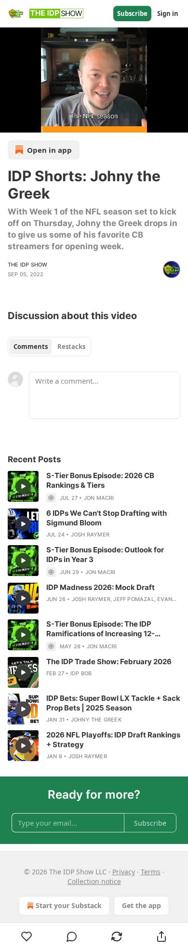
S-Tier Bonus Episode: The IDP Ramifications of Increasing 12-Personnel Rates (100, 629)
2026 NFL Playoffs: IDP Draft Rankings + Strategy (113, 739)
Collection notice (94, 881)
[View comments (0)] (71, 936)
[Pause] (10, 122)
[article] (94, 487)
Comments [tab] (30, 346)
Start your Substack (69, 905)
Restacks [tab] (71, 346)
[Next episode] (31, 122)
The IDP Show (27, 264)
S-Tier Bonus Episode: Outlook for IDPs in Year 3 (105, 554)
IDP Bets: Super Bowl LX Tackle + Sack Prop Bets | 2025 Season (113, 703)
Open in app (49, 150)
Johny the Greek (96, 719)
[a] (23, 486)
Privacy (123, 871)
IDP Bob (81, 673)
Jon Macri (99, 498)
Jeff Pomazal (133, 599)
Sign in (167, 13)
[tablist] (49, 346)
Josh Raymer (90, 534)
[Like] (26, 936)
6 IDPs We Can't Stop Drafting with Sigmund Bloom (106, 517)
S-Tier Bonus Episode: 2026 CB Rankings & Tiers (100, 480)
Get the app (141, 905)
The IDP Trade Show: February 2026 (109, 661)
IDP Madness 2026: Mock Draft (100, 587)
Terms (151, 871)
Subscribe (132, 13)
